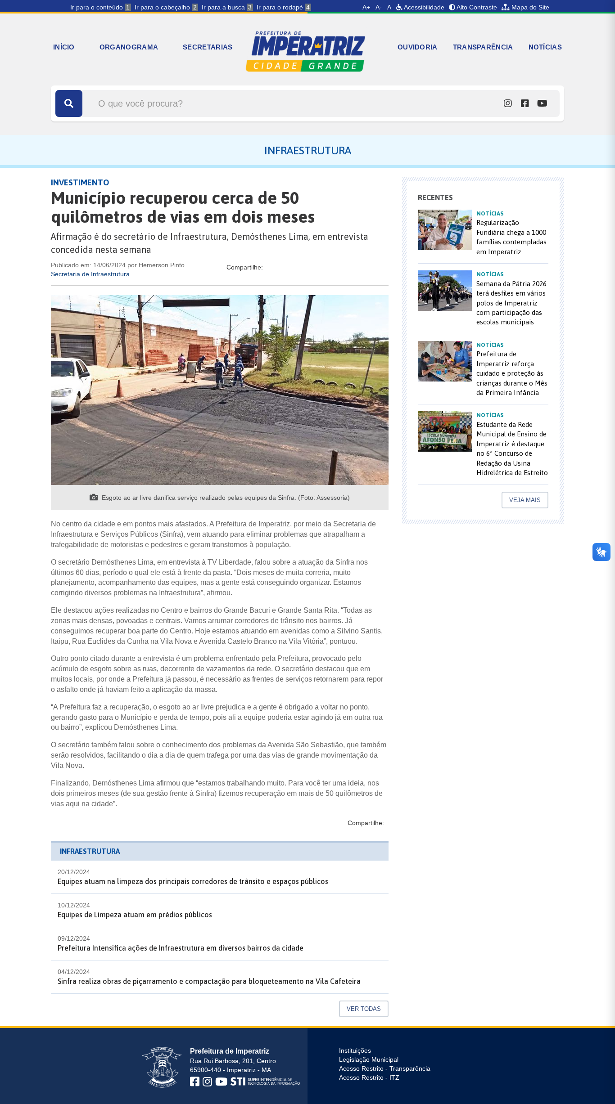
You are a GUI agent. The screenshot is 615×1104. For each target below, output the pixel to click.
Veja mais (525, 500)
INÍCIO (64, 47)
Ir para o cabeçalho (166, 7)
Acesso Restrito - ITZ (369, 1077)
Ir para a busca (227, 7)
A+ (366, 7)
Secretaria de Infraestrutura (90, 274)
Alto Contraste (476, 7)
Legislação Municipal (368, 1059)
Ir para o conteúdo (100, 7)
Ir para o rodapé (283, 7)
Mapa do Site (529, 7)
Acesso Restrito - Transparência (384, 1068)
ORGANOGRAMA (128, 47)
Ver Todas (364, 1008)
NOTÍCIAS (545, 47)
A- (378, 7)
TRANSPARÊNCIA (483, 47)
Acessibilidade (423, 7)
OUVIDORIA (418, 47)
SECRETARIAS (207, 47)
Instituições (355, 1050)
